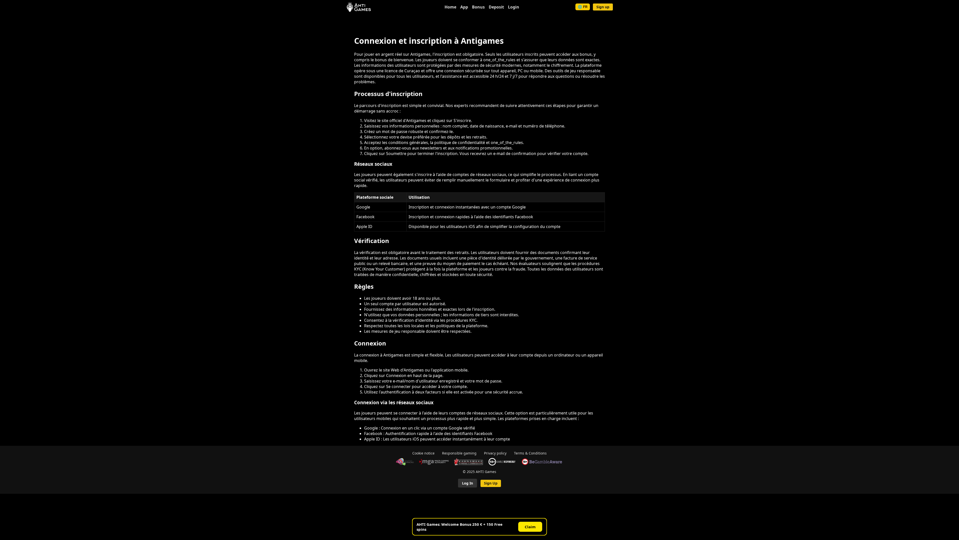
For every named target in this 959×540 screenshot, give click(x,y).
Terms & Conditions (530, 453)
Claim (530, 526)
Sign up (602, 6)
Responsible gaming (459, 453)
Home (450, 7)
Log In (467, 483)
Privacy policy (495, 453)
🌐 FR (582, 7)
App (464, 7)
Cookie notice (423, 453)
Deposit (496, 7)
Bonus (478, 7)
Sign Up (490, 483)
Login (513, 7)
